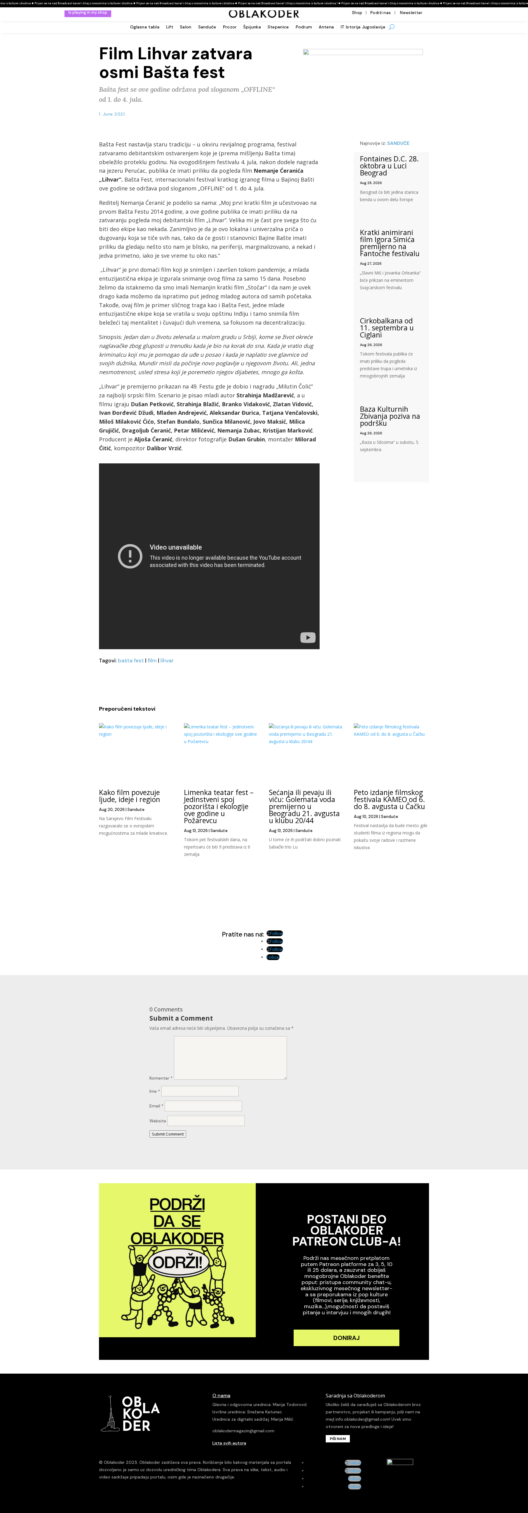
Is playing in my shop (87, 12)
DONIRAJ (346, 1338)
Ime (154, 1091)
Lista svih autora (229, 1443)
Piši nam (338, 1438)
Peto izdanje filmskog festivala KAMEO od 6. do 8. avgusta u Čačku (389, 799)
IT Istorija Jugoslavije (363, 27)
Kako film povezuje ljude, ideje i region (129, 795)
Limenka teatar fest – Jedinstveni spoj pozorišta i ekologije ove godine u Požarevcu (219, 806)
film (152, 660)
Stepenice (278, 27)
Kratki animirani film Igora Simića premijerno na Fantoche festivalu (390, 242)
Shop (357, 12)
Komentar (161, 1078)
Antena (326, 27)
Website (157, 1121)
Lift (169, 27)
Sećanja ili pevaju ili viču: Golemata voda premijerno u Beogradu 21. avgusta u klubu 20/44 (304, 806)
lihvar (167, 660)
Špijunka (252, 27)
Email (156, 1106)
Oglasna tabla (145, 27)
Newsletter (410, 12)
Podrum (304, 27)
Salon (186, 27)
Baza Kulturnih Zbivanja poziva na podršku (390, 416)
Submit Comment (168, 1134)
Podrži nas (380, 12)
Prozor (230, 27)
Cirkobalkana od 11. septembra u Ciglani (387, 328)
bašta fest (131, 660)
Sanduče (207, 27)
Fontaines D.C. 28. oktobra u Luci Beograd (389, 166)
